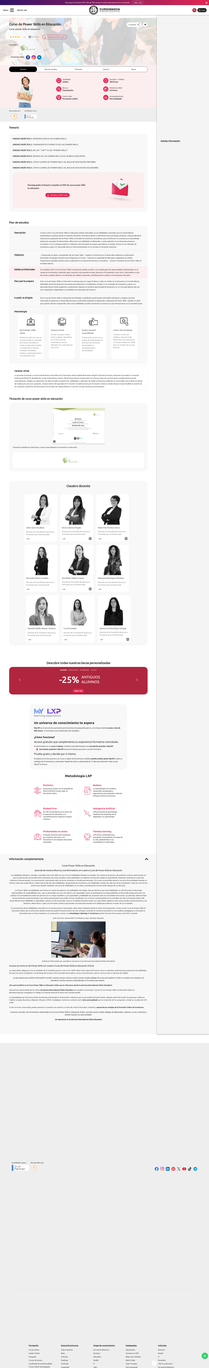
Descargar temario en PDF (69, 693)
